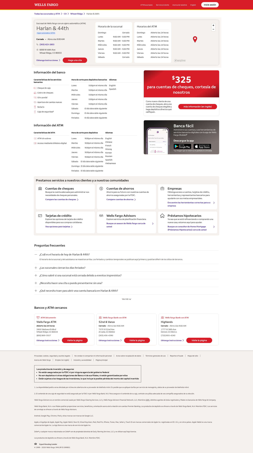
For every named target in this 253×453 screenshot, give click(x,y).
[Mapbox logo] (180, 60)
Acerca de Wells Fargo (42, 360)
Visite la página (74, 340)
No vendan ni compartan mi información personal (93, 356)
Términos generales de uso (155, 356)
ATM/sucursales (146, 5)
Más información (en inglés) (198, 106)
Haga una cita (75, 60)
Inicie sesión (210, 4)
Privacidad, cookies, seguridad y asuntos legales (52, 356)
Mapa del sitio (193, 356)
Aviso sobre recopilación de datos (128, 356)
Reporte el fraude (176, 356)
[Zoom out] (213, 29)
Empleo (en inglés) (62, 360)
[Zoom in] (213, 25)
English (193, 5)
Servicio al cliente (162, 5)
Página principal (102, 360)
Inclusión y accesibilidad (82, 360)
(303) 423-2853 (47, 44)
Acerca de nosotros (179, 5)
